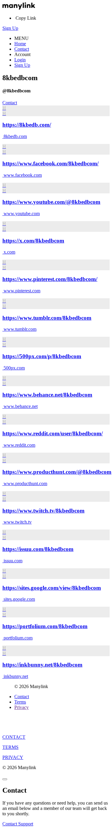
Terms (20, 701)
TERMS (10, 747)
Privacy (21, 707)
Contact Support (17, 823)
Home (20, 43)
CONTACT (13, 737)
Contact (21, 49)
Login (20, 59)
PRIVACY (12, 757)
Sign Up (10, 28)
